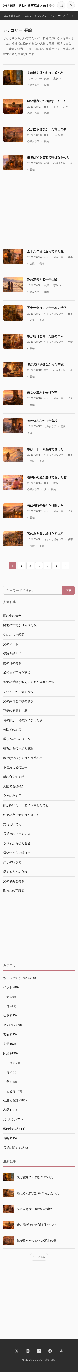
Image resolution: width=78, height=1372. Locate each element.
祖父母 (10, 1091)
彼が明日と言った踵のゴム (45, 336)
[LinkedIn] (39, 1351)
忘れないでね (12, 824)
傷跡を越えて (12, 653)
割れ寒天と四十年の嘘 (42, 279)
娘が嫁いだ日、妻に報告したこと (26, 805)
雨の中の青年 (12, 616)
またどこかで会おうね (18, 692)
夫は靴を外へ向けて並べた (45, 73)
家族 (55, 78)
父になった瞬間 (13, 635)
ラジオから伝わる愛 (16, 843)
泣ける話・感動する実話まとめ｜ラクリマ (32, 5)
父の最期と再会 (13, 881)
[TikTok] (61, 1351)
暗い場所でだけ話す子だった (47, 101)
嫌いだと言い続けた (16, 853)
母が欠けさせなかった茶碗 (45, 364)
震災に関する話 (13, 1148)
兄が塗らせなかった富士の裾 (47, 129)
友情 (32, 461)
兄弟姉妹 (58, 134)
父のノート (10, 644)
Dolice (37, 1359)
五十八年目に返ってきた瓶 (45, 251)
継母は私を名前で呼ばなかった (48, 157)
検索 (68, 590)
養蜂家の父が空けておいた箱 (47, 477)
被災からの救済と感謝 (18, 748)
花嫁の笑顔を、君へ (16, 710)
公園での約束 (12, 729)
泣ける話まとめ (12, 15)
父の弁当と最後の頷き (18, 701)
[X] (16, 1351)
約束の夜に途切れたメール (21, 815)
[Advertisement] (39, 211)
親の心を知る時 (13, 777)
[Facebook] (50, 1351)
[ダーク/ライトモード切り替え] (71, 5)
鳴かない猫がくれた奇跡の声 (23, 758)
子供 (55, 106)
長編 (46, 84)
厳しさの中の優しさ (16, 739)
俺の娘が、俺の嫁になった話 (23, 720)
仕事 (46, 106)
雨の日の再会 (12, 663)
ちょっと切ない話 (53, 257)
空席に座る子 (12, 796)
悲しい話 (9, 1119)
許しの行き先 (12, 862)
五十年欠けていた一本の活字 (47, 308)
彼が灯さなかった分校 (42, 421)
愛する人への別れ (15, 872)
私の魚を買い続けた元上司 (45, 533)
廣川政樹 (50, 1359)
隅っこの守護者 (13, 890)
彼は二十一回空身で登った (45, 449)
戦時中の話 (10, 1129)
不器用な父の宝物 (15, 767)
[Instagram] (27, 1351)
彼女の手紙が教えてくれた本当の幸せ (29, 682)
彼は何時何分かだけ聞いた (45, 505)
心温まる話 (33, 84)
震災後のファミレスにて (20, 834)
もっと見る (39, 1256)
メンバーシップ (59, 15)
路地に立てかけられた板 (20, 625)
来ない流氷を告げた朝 (42, 392)
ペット (7, 987)
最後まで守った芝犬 (16, 672)
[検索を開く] (61, 5)
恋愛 (32, 263)
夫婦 (46, 78)
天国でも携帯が (13, 786)
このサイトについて (35, 15)
